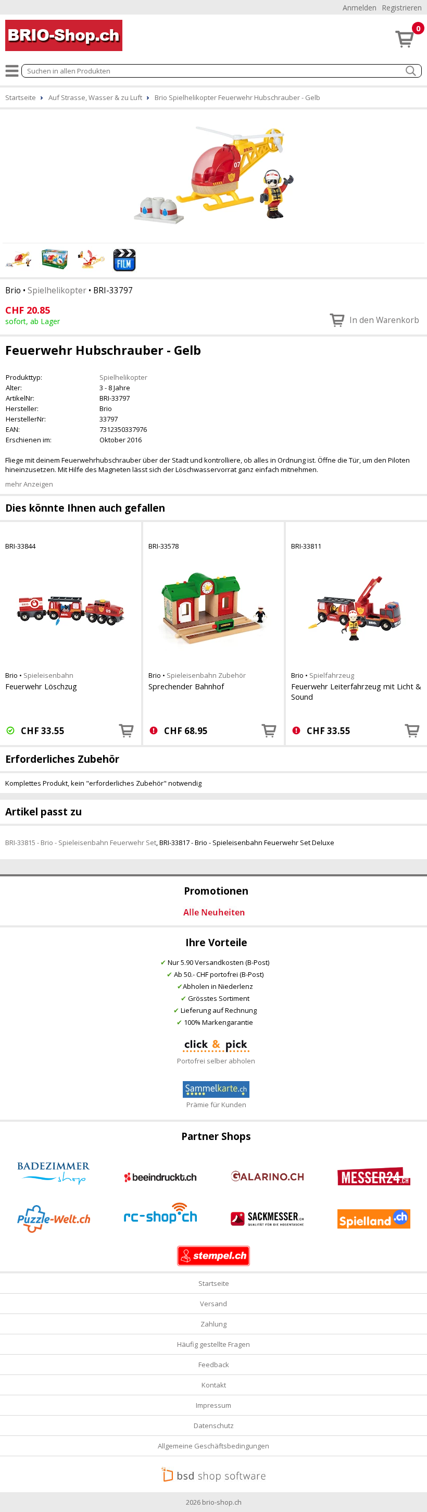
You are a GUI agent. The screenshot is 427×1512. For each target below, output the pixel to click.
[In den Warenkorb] (126, 730)
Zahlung (213, 1324)
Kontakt (214, 1385)
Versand (213, 1303)
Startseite (213, 1283)
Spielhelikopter (57, 290)
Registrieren (402, 8)
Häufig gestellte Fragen (213, 1344)
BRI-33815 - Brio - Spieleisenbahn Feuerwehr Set (80, 842)
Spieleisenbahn (48, 675)
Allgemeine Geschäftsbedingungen (213, 1446)
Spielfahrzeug (331, 675)
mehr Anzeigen (29, 484)
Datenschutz (214, 1425)
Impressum (213, 1405)
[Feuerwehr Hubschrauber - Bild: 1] (213, 174)
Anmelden (359, 8)
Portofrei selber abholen (216, 1060)
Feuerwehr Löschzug (41, 686)
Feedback (213, 1364)
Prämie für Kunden (216, 1104)
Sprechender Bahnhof (186, 686)
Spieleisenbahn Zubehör (206, 675)
